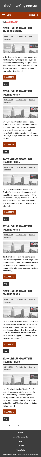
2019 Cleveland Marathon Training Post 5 (17, 160)
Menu (9, 15)
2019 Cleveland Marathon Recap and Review (17, 29)
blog (5, 84)
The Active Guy (21, 37)
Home (20, 433)
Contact (20, 441)
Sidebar (32, 15)
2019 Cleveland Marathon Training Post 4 (17, 228)
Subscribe (20, 446)
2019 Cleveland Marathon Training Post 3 (17, 292)
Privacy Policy (20, 450)
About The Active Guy (20, 437)
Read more (9, 77)
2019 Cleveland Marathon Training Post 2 (17, 360)
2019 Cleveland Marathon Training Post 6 (17, 92)
